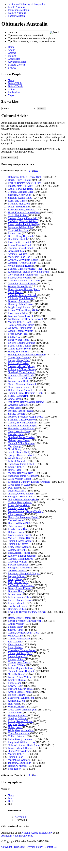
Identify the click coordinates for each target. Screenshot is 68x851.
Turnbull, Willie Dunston (21, 443)
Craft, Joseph (15, 398)
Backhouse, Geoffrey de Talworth (26, 319)
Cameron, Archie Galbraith (22, 262)
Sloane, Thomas (16, 413)
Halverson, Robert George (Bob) (25, 177)
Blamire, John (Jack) (19, 381)
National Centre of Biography (36, 832)
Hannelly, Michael (18, 765)
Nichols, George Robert (21, 493)
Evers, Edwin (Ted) (18, 333)
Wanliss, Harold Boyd (20, 286)
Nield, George (15, 449)
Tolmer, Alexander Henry (21, 325)
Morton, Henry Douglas (21, 472)
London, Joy (15, 233)
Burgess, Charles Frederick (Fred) (26, 268)
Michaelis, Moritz (17, 490)
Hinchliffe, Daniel (17, 239)
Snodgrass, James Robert (21, 464)
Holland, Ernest (16, 532)
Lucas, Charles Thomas (20, 600)
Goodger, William (17, 718)
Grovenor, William (18, 561)
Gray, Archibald (16, 251)
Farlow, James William (20, 597)
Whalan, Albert (16, 706)
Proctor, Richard (17, 694)
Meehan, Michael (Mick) (21, 366)
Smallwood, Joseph (18, 606)
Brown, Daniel (16, 685)
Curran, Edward (16, 549)
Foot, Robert (15, 768)
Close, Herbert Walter (19, 484)
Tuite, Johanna (16, 526)
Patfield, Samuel (17, 461)
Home (11, 47)
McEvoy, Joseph (17, 570)
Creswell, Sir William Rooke (23, 259)
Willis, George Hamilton (21, 730)
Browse (12, 67)
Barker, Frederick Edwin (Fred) (24, 620)
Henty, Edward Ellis (19, 351)
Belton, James (15, 594)
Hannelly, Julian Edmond (21, 304)
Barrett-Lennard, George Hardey (25, 511)
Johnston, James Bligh (20, 762)
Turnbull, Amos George (20, 540)
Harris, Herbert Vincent (20, 378)
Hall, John (13, 703)
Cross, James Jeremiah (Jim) (23, 709)
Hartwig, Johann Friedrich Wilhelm (26, 354)
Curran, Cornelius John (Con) (24, 632)
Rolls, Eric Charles (18, 200)
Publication (14, 92)
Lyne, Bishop (15, 647)
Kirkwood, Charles (18, 363)
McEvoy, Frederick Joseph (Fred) (26, 416)
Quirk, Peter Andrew (19, 751)
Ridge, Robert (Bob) (19, 396)
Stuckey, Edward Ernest (21, 248)
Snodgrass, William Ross (21, 496)
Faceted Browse (16, 64)
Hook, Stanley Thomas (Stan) (24, 289)
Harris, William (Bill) (19, 523)
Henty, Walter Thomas (20, 617)
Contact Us (50, 846)
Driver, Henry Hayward (21, 236)
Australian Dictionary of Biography (26, 4)
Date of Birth (15, 83)
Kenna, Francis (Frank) (20, 245)
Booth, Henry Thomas (20, 345)
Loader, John (15, 683)
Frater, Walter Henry (19, 339)
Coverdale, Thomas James (22, 650)
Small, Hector (15, 292)
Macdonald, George (18, 759)
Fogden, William (17, 576)
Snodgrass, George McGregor (24, 573)
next (36, 170)
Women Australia (17, 13)
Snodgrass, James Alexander (23, 475)
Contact (12, 52)
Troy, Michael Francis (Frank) (24, 274)
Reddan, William (17, 665)
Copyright (6, 846)
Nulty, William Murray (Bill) (23, 499)
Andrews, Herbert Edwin (21, 375)
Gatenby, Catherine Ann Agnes (24, 280)
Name (11, 80)
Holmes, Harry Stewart (20, 390)
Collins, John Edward (19, 638)
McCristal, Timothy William (23, 221)
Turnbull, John (16, 756)
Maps (11, 95)
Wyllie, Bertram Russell (20, 265)
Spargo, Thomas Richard (21, 455)
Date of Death (15, 86)
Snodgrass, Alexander (19, 567)
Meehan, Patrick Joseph (20, 410)
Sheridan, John (16, 434)
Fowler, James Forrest (19, 535)
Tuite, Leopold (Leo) (19, 431)
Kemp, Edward (16, 603)
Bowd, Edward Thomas (21, 748)
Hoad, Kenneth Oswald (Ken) (24, 212)
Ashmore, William (18, 253)
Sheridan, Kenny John (20, 194)
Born (10, 798)
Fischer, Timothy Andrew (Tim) (25, 182)
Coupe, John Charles (19, 357)
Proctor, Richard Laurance (22, 342)
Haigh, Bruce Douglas (20, 180)
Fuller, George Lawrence (21, 739)
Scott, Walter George (19, 546)
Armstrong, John (17, 700)
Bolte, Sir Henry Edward (21, 209)
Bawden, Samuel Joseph (21, 316)
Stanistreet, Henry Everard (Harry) (26, 401)
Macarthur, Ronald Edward (22, 283)
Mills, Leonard (16, 514)
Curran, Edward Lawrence (22, 422)
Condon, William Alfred (21, 558)
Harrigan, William (17, 609)
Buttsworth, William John (21, 697)
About (11, 49)
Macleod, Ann (15, 520)
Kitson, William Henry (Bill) (23, 310)
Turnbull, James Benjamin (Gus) (25, 393)
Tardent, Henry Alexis (20, 502)
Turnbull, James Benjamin (22, 671)
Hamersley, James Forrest (21, 428)
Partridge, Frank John (19, 203)
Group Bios (14, 58)
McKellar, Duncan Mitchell (22, 295)
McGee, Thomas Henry (20, 538)
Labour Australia (16, 15)
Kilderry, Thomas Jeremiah (22, 555)
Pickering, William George (22, 369)
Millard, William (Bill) (20, 653)
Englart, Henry (16, 626)
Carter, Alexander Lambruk (22, 384)
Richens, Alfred (16, 659)
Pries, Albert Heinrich (19, 552)
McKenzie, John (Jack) (20, 256)
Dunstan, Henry (16, 591)
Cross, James (15, 407)
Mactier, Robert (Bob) (20, 322)
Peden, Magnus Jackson (21, 668)
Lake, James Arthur (18, 313)
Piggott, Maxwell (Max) (21, 185)
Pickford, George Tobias (21, 688)
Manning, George (17, 508)
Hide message (9, 157)
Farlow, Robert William (20, 721)
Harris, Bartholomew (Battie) (23, 517)
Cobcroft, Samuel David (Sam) (24, 745)
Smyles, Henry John (19, 360)
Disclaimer (19, 846)
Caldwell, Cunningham (20, 327)
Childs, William (16, 623)
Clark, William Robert (20, 478)
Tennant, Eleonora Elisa (21, 191)
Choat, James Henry (19, 387)
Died (10, 801)
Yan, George (15, 446)
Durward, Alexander (19, 301)
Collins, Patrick (16, 736)
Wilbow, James (16, 635)
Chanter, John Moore (19, 662)
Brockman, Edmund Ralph (22, 425)
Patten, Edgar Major (19, 505)
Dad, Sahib (14, 487)
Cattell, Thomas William (21, 330)
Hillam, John (15, 727)
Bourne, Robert (16, 467)
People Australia (16, 7)
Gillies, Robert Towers (20, 348)
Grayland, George (17, 404)
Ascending (20, 816)
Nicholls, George (17, 674)
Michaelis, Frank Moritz (21, 298)
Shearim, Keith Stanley (20, 197)
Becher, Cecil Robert (19, 277)
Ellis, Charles (15, 641)
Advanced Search (17, 61)
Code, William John (18, 230)
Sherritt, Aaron (16, 629)
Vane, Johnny (15, 644)
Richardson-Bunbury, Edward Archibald (29, 481)
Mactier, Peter (15, 712)
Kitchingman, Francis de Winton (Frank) (29, 271)
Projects (12, 55)
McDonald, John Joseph (21, 585)
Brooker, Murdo (16, 680)
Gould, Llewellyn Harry (21, 188)
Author (11, 89)
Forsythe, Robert (17, 724)
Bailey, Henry (15, 579)
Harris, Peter (15, 469)
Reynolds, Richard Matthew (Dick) (26, 612)
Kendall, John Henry (19, 529)
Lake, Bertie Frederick (20, 242)
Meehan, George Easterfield (23, 218)
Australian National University (17, 835)
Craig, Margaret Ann (19, 733)
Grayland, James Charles (21, 437)
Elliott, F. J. (14, 336)
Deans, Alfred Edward (20, 588)
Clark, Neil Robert (18, 215)
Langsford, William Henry (22, 742)
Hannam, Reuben (17, 715)
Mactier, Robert (16, 754)
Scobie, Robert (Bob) (19, 452)
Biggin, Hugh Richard (20, 307)
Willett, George (16, 458)
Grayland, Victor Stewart (21, 372)
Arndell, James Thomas (20, 691)
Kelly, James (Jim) (18, 582)
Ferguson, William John (20, 227)
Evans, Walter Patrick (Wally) (23, 224)
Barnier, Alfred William (20, 677)
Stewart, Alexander (18, 564)
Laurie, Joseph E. (17, 656)
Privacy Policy (35, 846)
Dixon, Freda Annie (18, 206)
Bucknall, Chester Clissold (22, 419)
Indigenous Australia (18, 10)
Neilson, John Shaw (19, 440)
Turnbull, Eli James (18, 543)
